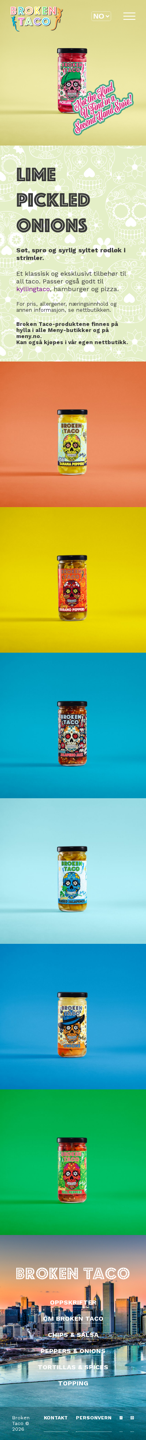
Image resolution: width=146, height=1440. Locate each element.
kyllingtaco (33, 289)
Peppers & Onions (73, 1351)
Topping (73, 1383)
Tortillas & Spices (73, 1367)
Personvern (94, 1418)
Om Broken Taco (73, 1318)
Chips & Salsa (73, 1335)
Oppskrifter (73, 1302)
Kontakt (56, 1418)
